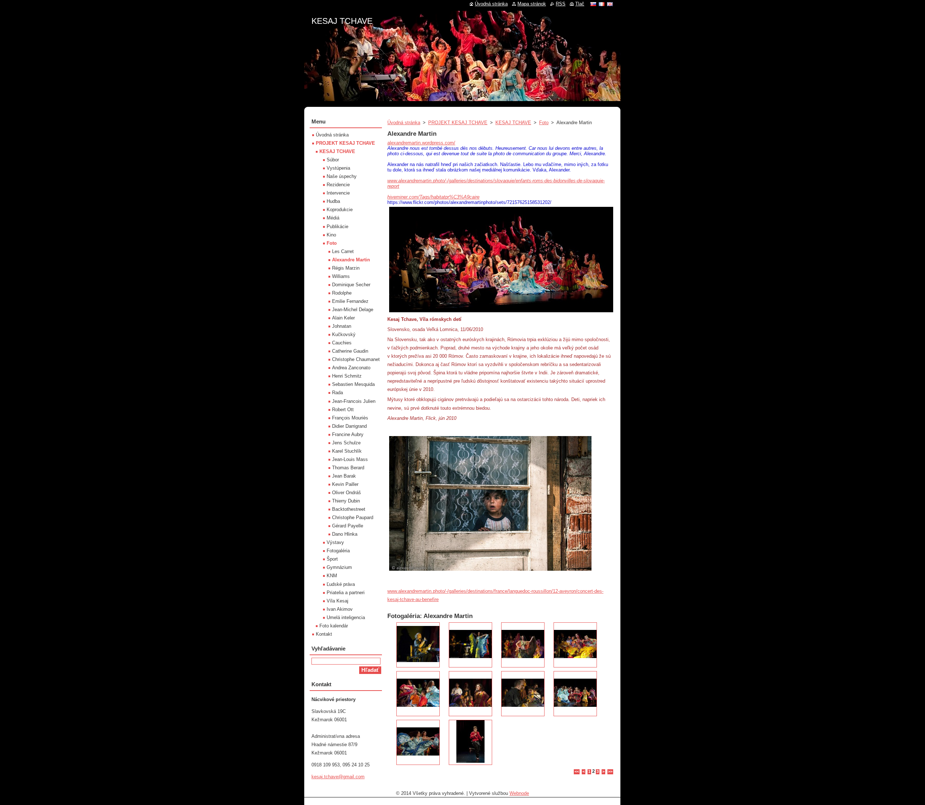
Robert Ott (343, 409)
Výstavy (335, 542)
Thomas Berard (348, 467)
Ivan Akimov (340, 609)
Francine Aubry (347, 434)
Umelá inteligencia (346, 617)
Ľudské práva (341, 584)
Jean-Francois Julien (353, 401)
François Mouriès (350, 418)
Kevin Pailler (345, 484)
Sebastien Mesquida (353, 384)
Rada (337, 392)
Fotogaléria (338, 550)
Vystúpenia (338, 168)
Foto (543, 122)
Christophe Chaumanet (356, 359)
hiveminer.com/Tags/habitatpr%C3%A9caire (433, 197)
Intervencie (338, 193)
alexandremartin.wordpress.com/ (421, 142)
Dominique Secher (351, 284)
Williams (341, 276)
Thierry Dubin (346, 501)
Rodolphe (342, 293)
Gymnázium (339, 567)
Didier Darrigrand (349, 426)
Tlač (579, 3)
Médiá (333, 218)
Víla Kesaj (337, 601)
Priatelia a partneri (346, 592)
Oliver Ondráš (346, 492)
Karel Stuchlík (347, 451)
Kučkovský (344, 334)
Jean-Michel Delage (352, 309)
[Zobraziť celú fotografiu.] (418, 644)
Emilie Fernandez (350, 301)
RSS (560, 3)
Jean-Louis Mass (350, 459)
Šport (332, 559)
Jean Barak (344, 476)
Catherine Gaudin (350, 351)
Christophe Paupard (352, 517)
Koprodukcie (340, 209)
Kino (331, 235)
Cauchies (342, 342)
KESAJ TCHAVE (513, 122)
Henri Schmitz (347, 376)
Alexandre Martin (351, 259)
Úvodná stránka (403, 122)
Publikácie (337, 226)
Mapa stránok (531, 3)
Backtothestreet (348, 509)
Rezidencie (338, 184)
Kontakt (324, 634)
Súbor (333, 159)
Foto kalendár (333, 625)
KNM (332, 575)
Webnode (519, 793)
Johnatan (341, 326)
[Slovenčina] (593, 4)
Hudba (333, 201)
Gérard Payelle (347, 525)
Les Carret (343, 251)
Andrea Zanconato (351, 367)
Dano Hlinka (344, 534)
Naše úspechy (342, 176)
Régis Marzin (346, 268)
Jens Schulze (346, 442)
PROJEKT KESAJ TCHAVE (457, 122)
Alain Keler (343, 318)
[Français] (602, 4)
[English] (610, 4)
